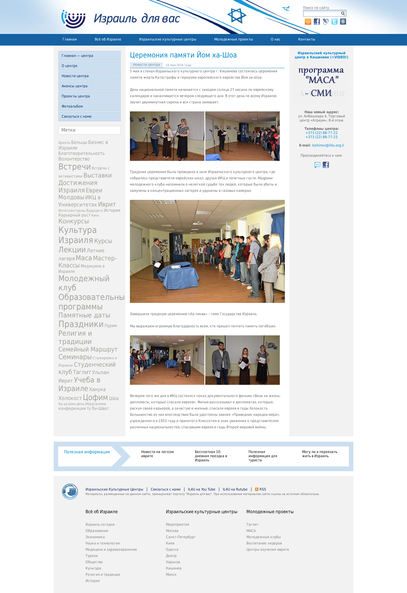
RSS (263, 489)
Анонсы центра (75, 86)
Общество (94, 562)
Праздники (81, 324)
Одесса (172, 549)
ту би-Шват (98, 408)
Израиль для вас (117, 17)
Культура (93, 568)
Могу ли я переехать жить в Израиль (319, 454)
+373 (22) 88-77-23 (321, 137)
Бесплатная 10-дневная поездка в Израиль (211, 456)
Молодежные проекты (233, 39)
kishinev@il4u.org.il (328, 145)
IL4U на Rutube (235, 489)
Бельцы (79, 142)
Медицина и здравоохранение (111, 549)
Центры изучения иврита (267, 549)
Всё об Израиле (108, 39)
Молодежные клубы (263, 537)
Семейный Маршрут (88, 349)
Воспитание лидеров (264, 543)
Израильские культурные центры (167, 39)
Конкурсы (73, 221)
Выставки (97, 175)
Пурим (111, 325)
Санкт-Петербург (181, 537)
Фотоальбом (72, 106)
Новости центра (75, 76)
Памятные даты (84, 315)
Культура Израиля (77, 235)
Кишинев (173, 568)
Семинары (75, 357)
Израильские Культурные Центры (114, 489)
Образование (97, 531)
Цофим (95, 397)
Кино (95, 215)
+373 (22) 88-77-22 (321, 133)
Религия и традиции (75, 337)
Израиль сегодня (100, 524)
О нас (275, 39)
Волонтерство (74, 159)
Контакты (306, 39)
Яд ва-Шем (66, 404)
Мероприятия (177, 524)
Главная (70, 39)
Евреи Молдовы (80, 194)
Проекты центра (76, 96)
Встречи (74, 167)
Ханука (97, 389)
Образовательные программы (94, 301)
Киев (170, 543)
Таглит (82, 372)
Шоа (114, 398)
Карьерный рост (74, 215)
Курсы (103, 241)
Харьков (173, 562)
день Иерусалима (91, 404)
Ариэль (64, 143)
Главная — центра (77, 56)
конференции (72, 408)
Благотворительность (81, 153)
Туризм (92, 556)
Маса (84, 258)
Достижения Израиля (77, 186)
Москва (172, 531)
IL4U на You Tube (201, 489)
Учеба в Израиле (79, 384)
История (112, 210)
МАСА (251, 531)
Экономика (95, 537)
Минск (171, 574)
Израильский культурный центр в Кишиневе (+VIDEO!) (321, 55)
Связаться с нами (76, 116)
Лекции (72, 249)
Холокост (70, 398)
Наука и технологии (103, 543)
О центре (69, 66)
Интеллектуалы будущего (80, 210)
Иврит (107, 204)
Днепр (171, 556)
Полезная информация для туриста (262, 456)
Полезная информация (87, 451)
